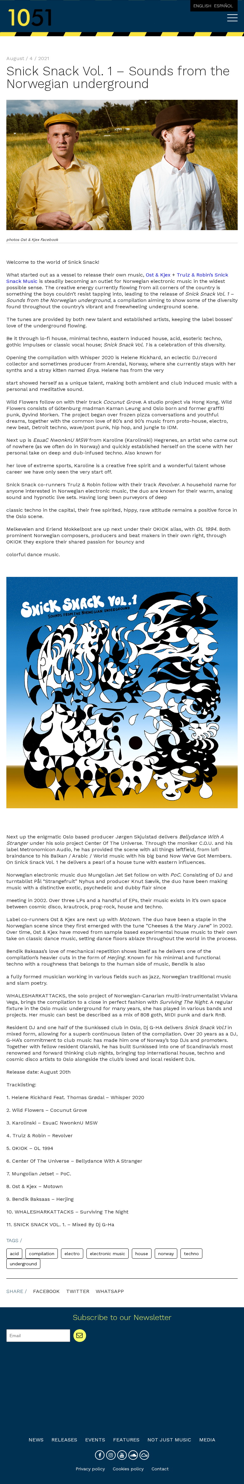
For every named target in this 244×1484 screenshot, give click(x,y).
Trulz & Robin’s (195, 275)
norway (166, 1253)
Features (126, 1440)
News (36, 1440)
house (141, 1253)
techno (191, 1253)
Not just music (169, 1440)
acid (14, 1253)
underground (23, 1263)
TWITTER (77, 1291)
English (202, 5)
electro (72, 1253)
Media (207, 1440)
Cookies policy (128, 1468)
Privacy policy (90, 1468)
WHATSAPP (110, 1291)
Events (95, 1440)
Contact (160, 1468)
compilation (41, 1253)
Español (223, 5)
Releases (64, 1440)
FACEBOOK (46, 1291)
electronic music (107, 1253)
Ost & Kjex (158, 275)
